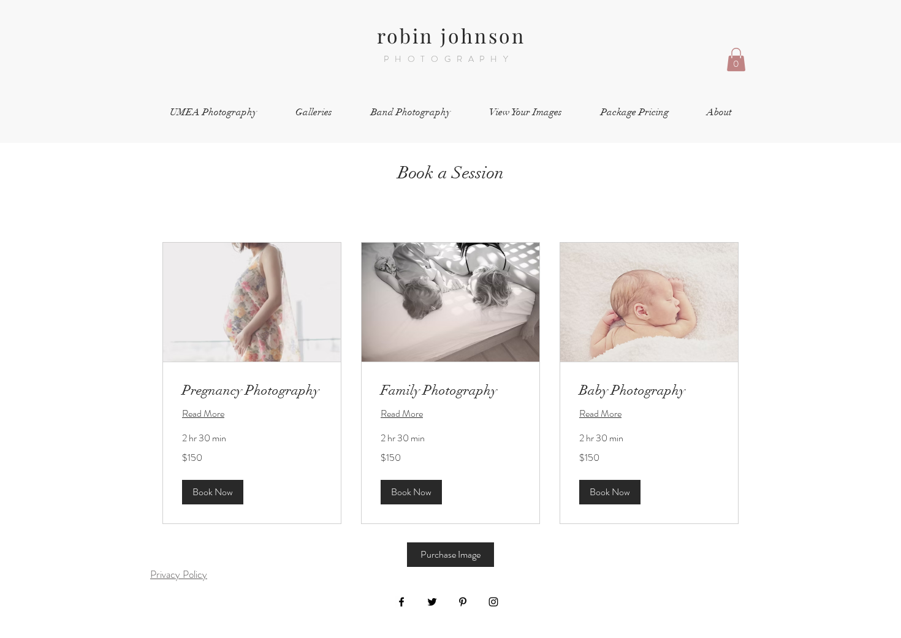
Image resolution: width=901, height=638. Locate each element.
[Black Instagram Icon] (493, 602)
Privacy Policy (178, 574)
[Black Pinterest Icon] (463, 602)
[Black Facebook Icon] (401, 602)
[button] (736, 59)
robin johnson (451, 35)
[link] (252, 390)
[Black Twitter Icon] (432, 602)
